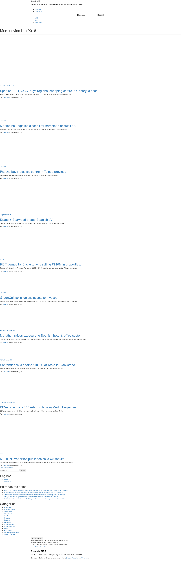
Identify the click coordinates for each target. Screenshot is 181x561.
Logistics (3, 121)
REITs (2, 259)
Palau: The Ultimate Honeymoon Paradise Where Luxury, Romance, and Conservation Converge (36, 490)
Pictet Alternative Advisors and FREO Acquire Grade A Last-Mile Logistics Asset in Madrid (34, 499)
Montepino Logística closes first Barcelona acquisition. (38, 125)
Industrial (7, 518)
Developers (8, 514)
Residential (8, 360)
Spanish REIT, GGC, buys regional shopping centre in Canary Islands (49, 90)
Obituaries (7, 522)
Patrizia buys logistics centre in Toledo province (33, 171)
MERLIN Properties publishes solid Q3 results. (32, 458)
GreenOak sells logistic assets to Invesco (28, 297)
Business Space (5, 330)
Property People (9, 526)
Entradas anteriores (6, 468)
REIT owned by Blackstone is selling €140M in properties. (40, 264)
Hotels (13, 330)
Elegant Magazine (72, 558)
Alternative (7, 507)
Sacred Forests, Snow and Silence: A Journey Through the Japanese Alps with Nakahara (33, 492)
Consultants (8, 512)
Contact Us (38, 11)
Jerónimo (6, 98)
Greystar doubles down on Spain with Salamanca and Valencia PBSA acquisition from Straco (34, 495)
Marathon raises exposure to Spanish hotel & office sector (40, 335)
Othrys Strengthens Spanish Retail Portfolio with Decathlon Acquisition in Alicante (31, 497)
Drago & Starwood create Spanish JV (26, 219)
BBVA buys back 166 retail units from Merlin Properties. (39, 407)
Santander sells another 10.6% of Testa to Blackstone (37, 364)
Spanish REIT (35, 1)
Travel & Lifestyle (10, 535)
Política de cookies (41, 547)
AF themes (84, 558)
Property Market (5, 215)
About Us (38, 9)
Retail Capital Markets (7, 86)
